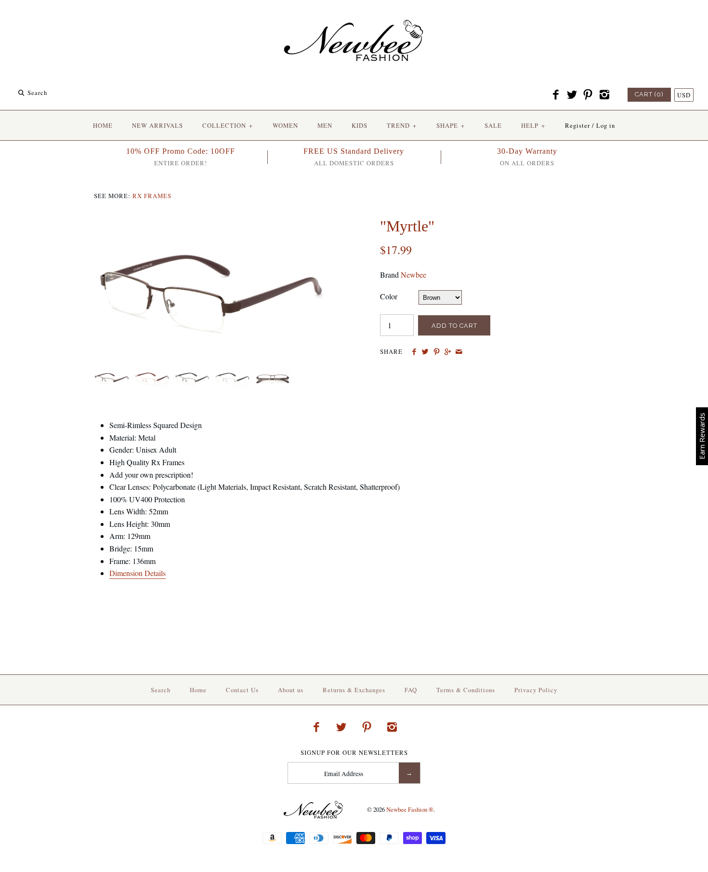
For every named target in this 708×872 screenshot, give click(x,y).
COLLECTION (227, 125)
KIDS (359, 125)
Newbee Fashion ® (409, 809)
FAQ (411, 689)
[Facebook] (556, 95)
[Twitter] (571, 95)
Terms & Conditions (465, 689)
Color (388, 296)
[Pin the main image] (436, 352)
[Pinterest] (588, 95)
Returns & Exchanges (354, 689)
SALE (493, 125)
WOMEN (285, 125)
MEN (324, 125)
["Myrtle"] (211, 223)
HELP (533, 125)
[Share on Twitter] (425, 352)
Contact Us (242, 689)
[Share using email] (458, 352)
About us (290, 689)
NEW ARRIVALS (157, 125)
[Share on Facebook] (414, 352)
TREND (402, 125)
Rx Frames (151, 195)
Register (577, 125)
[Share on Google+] (447, 352)
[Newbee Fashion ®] (354, 16)
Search (160, 689)
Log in (605, 125)
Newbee (413, 274)
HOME (103, 125)
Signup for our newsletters (354, 753)
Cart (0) (649, 94)
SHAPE (450, 125)
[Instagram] (604, 95)
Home (198, 689)
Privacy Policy (535, 689)
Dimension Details (137, 573)
